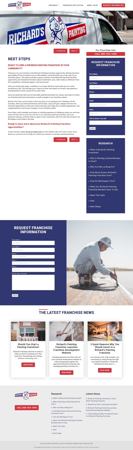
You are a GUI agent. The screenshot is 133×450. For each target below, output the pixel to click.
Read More (28, 365)
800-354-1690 (88, 443)
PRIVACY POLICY (78, 443)
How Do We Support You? (102, 181)
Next (73, 51)
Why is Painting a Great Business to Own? (104, 159)
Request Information (113, 5)
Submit (92, 128)
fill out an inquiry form (33, 132)
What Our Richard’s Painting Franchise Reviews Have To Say (103, 188)
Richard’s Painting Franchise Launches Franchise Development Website (66, 348)
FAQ (92, 201)
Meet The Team (97, 195)
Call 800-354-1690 (106, 54)
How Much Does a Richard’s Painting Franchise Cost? (102, 174)
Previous (61, 51)
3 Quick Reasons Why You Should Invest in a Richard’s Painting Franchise (104, 348)
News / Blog (92, 5)
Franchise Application (73, 5)
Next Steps (95, 207)
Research (53, 5)
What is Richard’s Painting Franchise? (101, 151)
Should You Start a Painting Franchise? (28, 346)
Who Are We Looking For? (102, 167)
